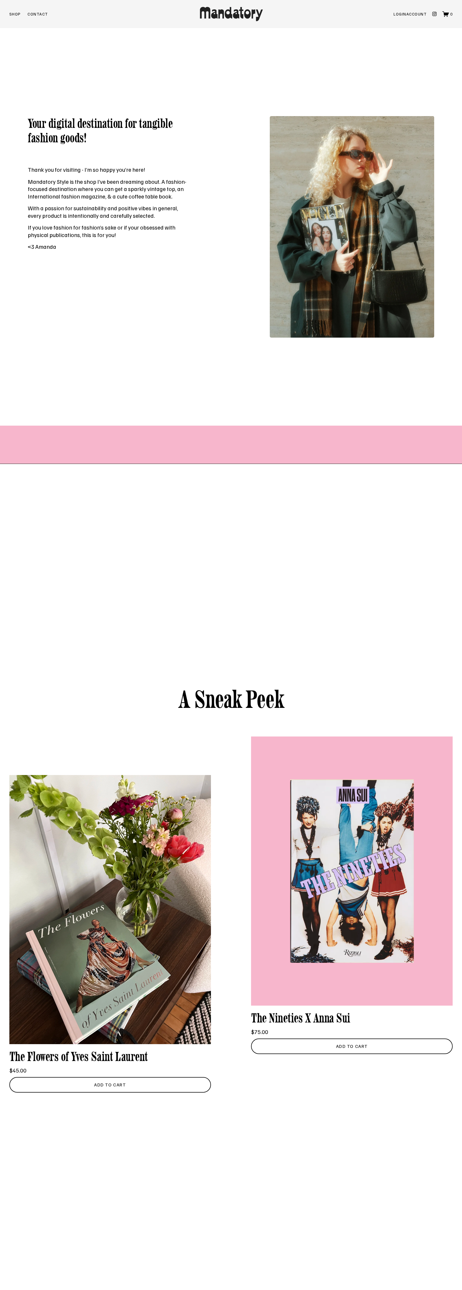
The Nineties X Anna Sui (300, 1018)
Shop (15, 14)
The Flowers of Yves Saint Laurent (78, 1056)
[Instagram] (434, 14)
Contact (38, 14)
